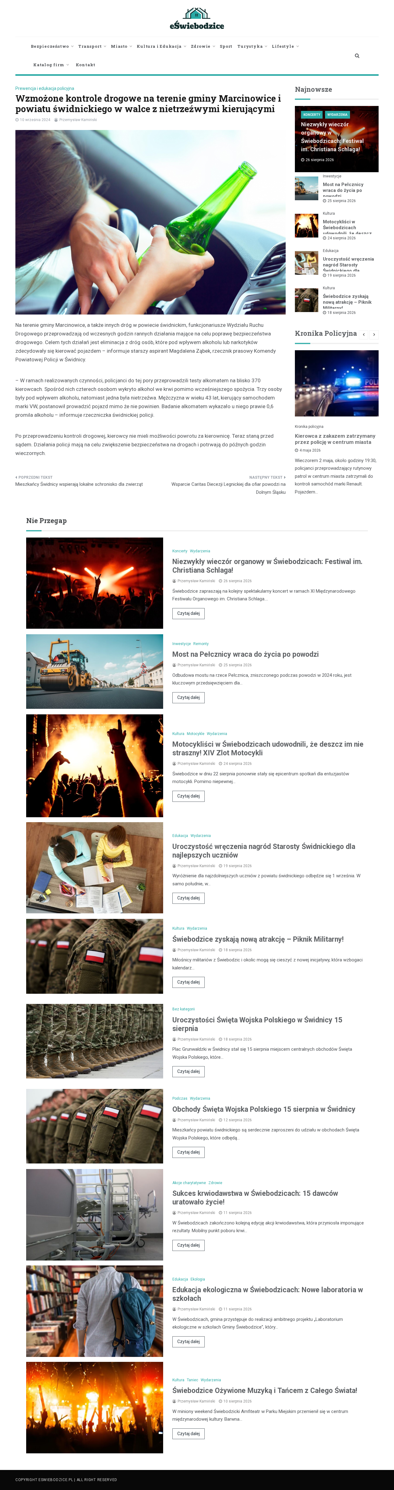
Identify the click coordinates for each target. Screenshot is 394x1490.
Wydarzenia (338, 114)
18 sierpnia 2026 (342, 313)
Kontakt (86, 64)
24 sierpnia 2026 (342, 238)
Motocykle (195, 734)
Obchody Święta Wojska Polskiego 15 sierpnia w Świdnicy (264, 1109)
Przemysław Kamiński (78, 120)
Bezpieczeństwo (50, 46)
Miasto (119, 46)
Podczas (179, 1098)
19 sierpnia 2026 (342, 275)
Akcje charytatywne (189, 1183)
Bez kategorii (183, 1009)
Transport (90, 46)
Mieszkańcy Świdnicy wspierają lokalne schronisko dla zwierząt (79, 484)
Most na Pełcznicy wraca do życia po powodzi (343, 190)
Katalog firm (48, 64)
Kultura (329, 213)
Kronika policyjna (309, 426)
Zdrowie (201, 46)
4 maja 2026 (310, 450)
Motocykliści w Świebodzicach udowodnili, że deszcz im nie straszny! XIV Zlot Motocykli (349, 233)
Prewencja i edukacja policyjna (44, 88)
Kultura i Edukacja (159, 46)
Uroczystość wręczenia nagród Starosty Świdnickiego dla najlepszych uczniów (348, 267)
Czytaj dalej (188, 613)
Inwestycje (332, 176)
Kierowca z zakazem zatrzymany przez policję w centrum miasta (335, 439)
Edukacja (331, 251)
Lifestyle (283, 46)
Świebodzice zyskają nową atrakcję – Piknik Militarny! (347, 302)
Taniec (192, 1380)
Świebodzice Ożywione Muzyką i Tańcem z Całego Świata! (264, 1390)
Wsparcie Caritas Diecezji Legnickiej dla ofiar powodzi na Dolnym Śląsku (228, 488)
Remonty (201, 644)
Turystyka (250, 46)
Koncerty (312, 114)
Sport (226, 46)
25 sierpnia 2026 (342, 201)
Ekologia (198, 1279)
